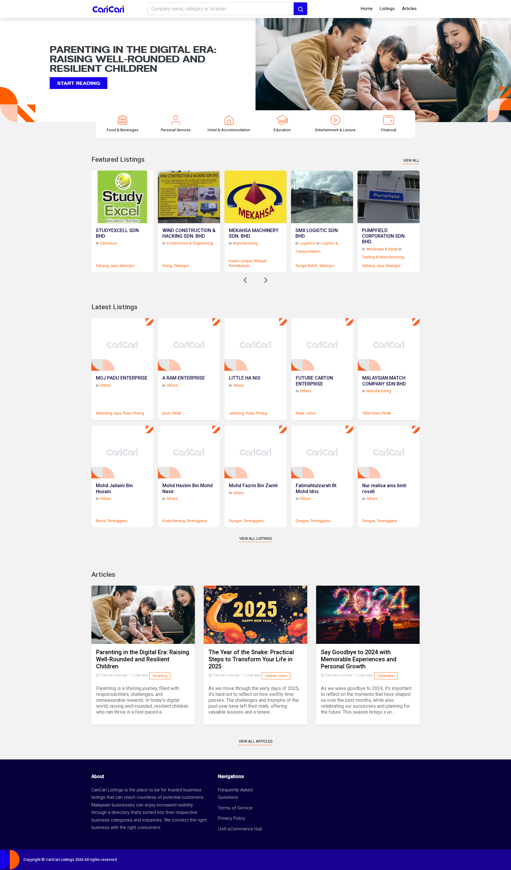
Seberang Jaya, (109, 413)
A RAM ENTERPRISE (183, 378)
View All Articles (255, 741)
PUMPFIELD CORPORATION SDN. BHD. (384, 236)
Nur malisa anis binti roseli (384, 488)
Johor (311, 413)
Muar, (300, 413)
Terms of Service (235, 808)
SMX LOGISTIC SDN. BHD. (317, 233)
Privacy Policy (231, 818)
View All (411, 160)
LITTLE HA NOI (244, 378)
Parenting (160, 676)
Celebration (385, 676)
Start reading (78, 82)
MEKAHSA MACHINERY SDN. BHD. (254, 233)
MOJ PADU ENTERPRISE (122, 378)
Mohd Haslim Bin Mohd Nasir (187, 488)
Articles (409, 8)
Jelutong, (237, 413)
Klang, (167, 265)
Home (367, 8)
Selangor (127, 265)
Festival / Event (276, 676)
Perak (176, 413)
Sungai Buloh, (306, 265)
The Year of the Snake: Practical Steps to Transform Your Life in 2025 (251, 659)
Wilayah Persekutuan (248, 263)
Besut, (101, 521)
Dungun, (236, 521)
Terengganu (117, 521)
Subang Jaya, (107, 265)
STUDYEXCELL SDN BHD (117, 233)
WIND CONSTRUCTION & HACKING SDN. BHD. (189, 233)
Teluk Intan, (371, 413)
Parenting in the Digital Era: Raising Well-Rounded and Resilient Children (142, 659)
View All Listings (255, 538)
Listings (387, 8)
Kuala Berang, (174, 521)
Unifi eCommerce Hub (240, 829)
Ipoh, (166, 413)
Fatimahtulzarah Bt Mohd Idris (316, 488)
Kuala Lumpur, (241, 261)
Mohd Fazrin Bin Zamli (253, 485)
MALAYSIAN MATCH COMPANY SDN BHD (384, 380)
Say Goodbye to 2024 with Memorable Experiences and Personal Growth (359, 659)
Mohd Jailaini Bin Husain (114, 488)
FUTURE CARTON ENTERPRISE (314, 380)
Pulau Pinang (133, 413)
